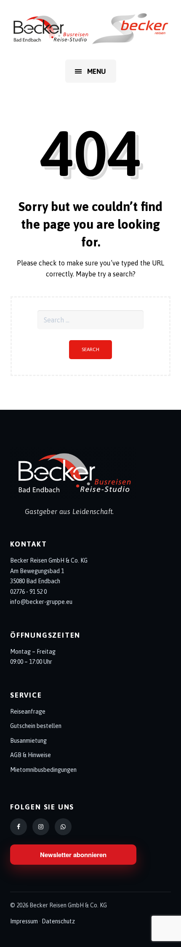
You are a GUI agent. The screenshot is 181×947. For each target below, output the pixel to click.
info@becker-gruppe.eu (41, 601)
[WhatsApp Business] (63, 826)
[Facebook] (18, 826)
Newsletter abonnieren (73, 854)
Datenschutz (58, 921)
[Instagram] (40, 826)
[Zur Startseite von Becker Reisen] (90, 473)
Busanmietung (28, 740)
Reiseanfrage (27, 711)
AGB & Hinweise (30, 755)
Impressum (24, 921)
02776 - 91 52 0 (28, 591)
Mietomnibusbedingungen (43, 769)
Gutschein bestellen (35, 725)
